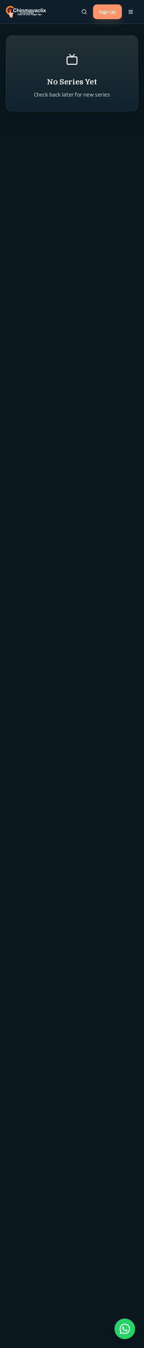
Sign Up (107, 12)
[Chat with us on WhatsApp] (124, 1329)
